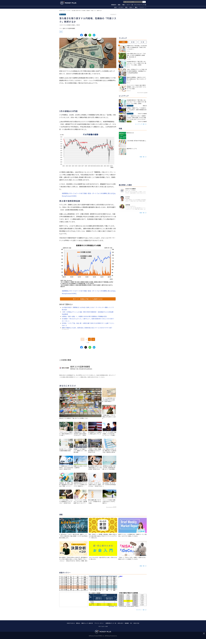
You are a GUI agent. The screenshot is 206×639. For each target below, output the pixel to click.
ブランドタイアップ (140, 4)
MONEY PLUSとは (71, 623)
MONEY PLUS (62, 10)
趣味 (136, 7)
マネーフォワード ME (103, 626)
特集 (123, 4)
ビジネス (121, 7)
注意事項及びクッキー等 (110, 623)
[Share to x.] (85, 35)
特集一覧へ (142, 156)
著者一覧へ (142, 212)
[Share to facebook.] (81, 35)
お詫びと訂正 (136, 623)
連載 (119, 4)
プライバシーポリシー (99, 623)
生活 (115, 7)
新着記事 (113, 4)
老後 (126, 7)
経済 (61, 31)
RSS (131, 623)
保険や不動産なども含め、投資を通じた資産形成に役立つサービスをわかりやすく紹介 (87, 328)
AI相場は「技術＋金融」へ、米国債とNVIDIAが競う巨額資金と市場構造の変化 (84, 316)
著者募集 (127, 623)
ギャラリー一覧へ (140, 609)
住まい (131, 7)
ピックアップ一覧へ (140, 124)
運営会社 (78, 623)
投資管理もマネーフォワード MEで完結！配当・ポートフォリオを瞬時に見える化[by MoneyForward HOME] (88, 194)
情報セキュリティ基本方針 (87, 623)
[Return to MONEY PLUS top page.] (68, 3)
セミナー (130, 4)
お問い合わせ (120, 623)
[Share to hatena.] (94, 35)
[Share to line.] (90, 35)
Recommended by (109, 507)
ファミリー (142, 7)
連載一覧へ (142, 566)
